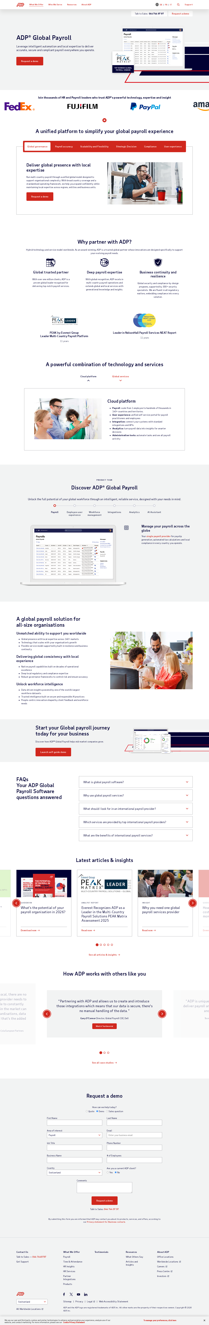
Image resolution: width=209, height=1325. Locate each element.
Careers (161, 1266)
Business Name (54, 1155)
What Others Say (134, 1256)
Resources (71, 4)
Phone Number (114, 1143)
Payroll (66, 1256)
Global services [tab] (120, 376)
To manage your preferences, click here (160, 1320)
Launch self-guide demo (53, 752)
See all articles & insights (103, 954)
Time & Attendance (72, 1261)
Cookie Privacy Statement (74, 1322)
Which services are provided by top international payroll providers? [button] (124, 822)
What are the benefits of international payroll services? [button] (118, 835)
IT (171, 4)
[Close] (204, 1320)
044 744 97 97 (111, 1209)
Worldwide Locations (167, 1261)
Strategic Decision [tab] (126, 146)
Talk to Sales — (31, 1256)
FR (166, 4)
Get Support (22, 1261)
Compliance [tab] (150, 146)
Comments (82, 1180)
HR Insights (69, 1266)
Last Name (112, 1118)
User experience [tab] (173, 146)
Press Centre (163, 1271)
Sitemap (67, 1301)
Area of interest (54, 1130)
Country (51, 1168)
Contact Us (22, 1252)
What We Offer (36, 4)
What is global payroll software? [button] (103, 782)
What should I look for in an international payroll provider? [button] (119, 808)
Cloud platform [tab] (88, 376)
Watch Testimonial (104, 1026)
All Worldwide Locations (28, 1309)
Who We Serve (55, 4)
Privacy (79, 1301)
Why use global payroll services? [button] (103, 795)
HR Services (69, 1271)
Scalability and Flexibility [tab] (94, 146)
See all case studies (103, 1062)
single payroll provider (158, 536)
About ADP (86, 4)
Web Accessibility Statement (113, 1301)
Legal (89, 1301)
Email (109, 1130)
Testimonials (101, 1252)
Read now (86, 930)
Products (67, 1284)
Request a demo (180, 13)
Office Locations (165, 1256)
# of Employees (114, 1155)
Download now (29, 930)
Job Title (51, 1143)
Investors (161, 1276)
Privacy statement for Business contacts (106, 1222)
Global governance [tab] (37, 146)
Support (189, 4)
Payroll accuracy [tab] (64, 146)
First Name (52, 1118)
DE (161, 4)
